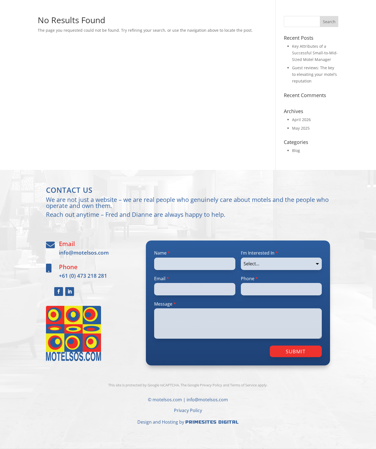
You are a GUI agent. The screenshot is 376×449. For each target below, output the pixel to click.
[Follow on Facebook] (58, 291)
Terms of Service (243, 385)
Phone (249, 279)
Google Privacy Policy (204, 385)
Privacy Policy (188, 410)
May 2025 (301, 128)
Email (161, 279)
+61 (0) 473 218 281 (83, 275)
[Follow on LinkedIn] (69, 291)
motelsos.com (167, 400)
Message (165, 304)
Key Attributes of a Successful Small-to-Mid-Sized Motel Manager (315, 53)
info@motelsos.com (84, 252)
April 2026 (301, 119)
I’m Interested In (259, 253)
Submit (296, 351)
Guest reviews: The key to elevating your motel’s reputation (314, 74)
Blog (296, 150)
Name (162, 253)
